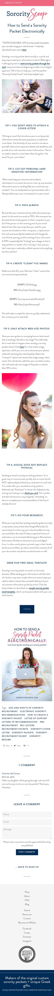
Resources (27, 915)
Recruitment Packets (15, 729)
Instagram (27, 941)
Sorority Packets (23, 733)
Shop (27, 892)
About (27, 896)
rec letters (27, 726)
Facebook (27, 929)
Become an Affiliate (27, 923)
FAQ (27, 900)
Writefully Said (45, 990)
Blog (27, 904)
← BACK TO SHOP (12, 3)
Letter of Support (36, 719)
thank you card (31, 493)
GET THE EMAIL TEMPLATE (27, 609)
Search (27, 910)
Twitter (27, 933)
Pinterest (27, 937)
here (22, 347)
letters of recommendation (20, 722)
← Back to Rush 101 (27, 867)
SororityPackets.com (18, 990)
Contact (27, 919)
